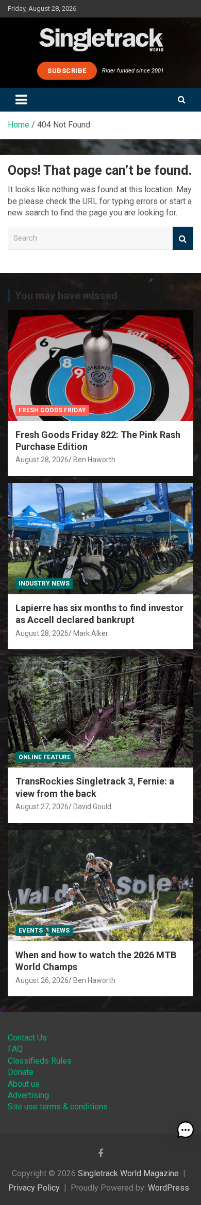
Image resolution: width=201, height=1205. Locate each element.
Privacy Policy (34, 1188)
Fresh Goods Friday (52, 410)
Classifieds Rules (40, 1061)
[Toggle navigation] (21, 100)
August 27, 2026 (42, 806)
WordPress (168, 1188)
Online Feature (45, 757)
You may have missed (66, 295)
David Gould (92, 806)
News (61, 930)
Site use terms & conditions (58, 1106)
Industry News (44, 583)
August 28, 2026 (42, 459)
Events (31, 930)
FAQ (15, 1049)
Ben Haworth (94, 459)
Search (183, 238)
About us (24, 1084)
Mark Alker (90, 633)
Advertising (28, 1095)
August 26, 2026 (42, 980)
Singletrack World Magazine (128, 1173)
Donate (21, 1072)
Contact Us (27, 1038)
